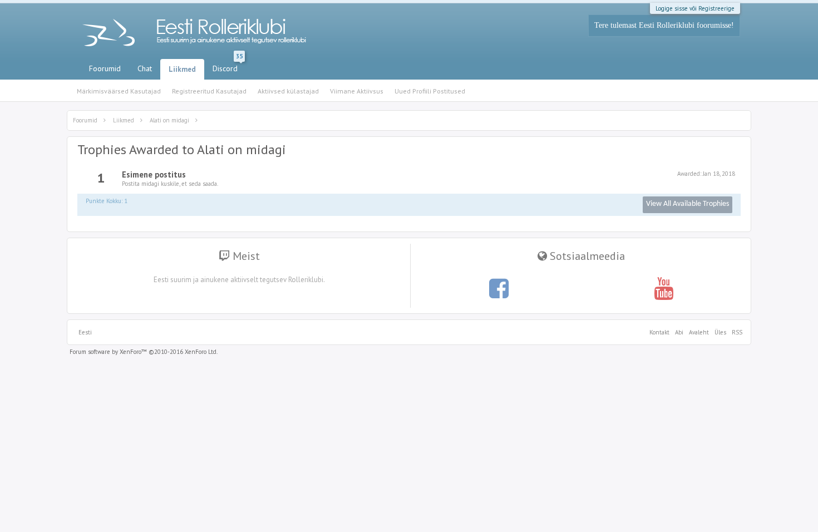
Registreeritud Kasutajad (209, 91)
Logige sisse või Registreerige (695, 8)
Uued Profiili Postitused (430, 91)
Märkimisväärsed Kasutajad (119, 91)
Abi (679, 332)
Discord (228, 66)
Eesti (85, 332)
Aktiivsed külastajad (288, 91)
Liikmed (182, 69)
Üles (720, 332)
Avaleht (699, 332)
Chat (144, 68)
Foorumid (105, 68)
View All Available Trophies (687, 204)
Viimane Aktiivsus (356, 91)
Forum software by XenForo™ (144, 352)
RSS (736, 332)
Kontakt (659, 332)
